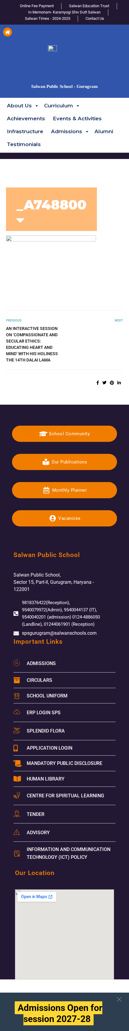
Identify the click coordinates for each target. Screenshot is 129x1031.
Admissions (66, 131)
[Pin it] (112, 382)
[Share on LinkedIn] (119, 382)
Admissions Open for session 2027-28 (60, 1013)
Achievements (26, 118)
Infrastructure (25, 131)
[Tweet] (104, 382)
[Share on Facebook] (97, 382)
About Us (19, 105)
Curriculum (58, 105)
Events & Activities (77, 118)
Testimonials (24, 144)
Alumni (103, 131)
